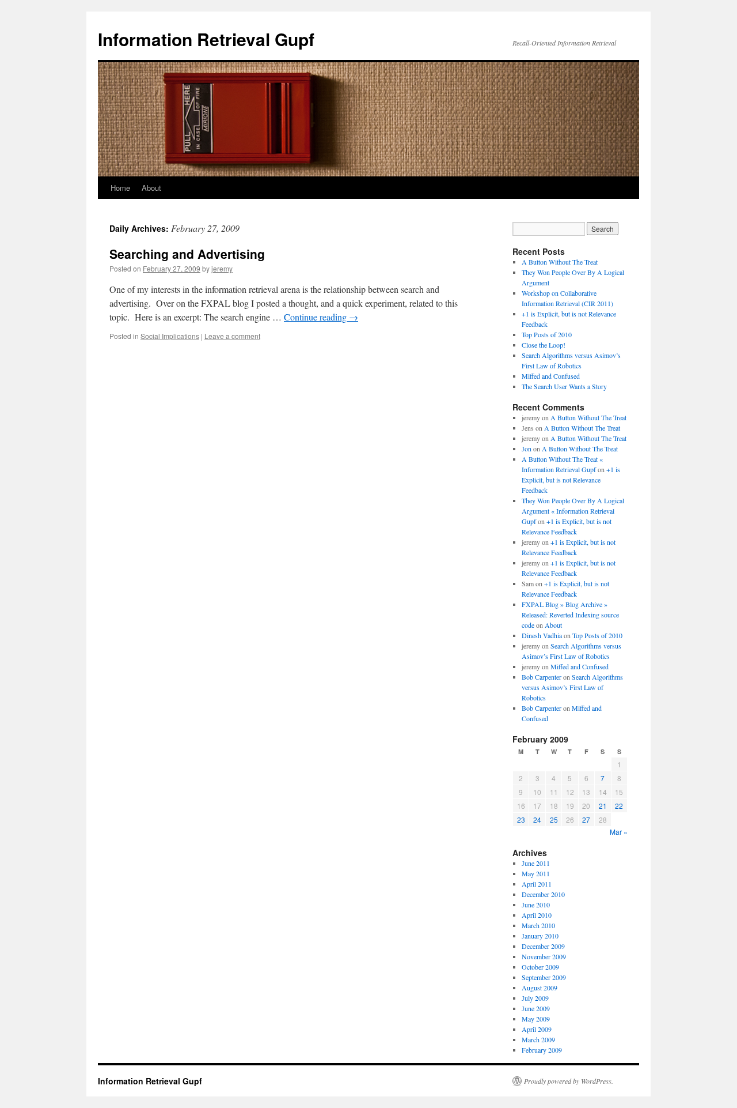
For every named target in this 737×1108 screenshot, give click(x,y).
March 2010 (538, 925)
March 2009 (538, 1039)
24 (537, 819)
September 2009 (544, 977)
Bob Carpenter (541, 676)
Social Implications (169, 336)
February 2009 (542, 1049)
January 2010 (540, 935)
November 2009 (544, 956)
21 (603, 806)
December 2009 (543, 946)
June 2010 (536, 904)
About (151, 187)
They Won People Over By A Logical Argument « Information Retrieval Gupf (573, 511)
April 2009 (537, 1029)
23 (521, 819)
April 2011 (537, 883)
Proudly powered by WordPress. (568, 1081)
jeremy (222, 268)
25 (554, 819)
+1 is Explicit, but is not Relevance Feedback (571, 480)
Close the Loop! (543, 344)
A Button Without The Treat (560, 261)
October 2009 (540, 966)
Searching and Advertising (187, 253)
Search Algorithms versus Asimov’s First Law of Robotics (572, 687)
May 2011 (536, 873)
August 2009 (539, 987)
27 (586, 819)
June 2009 (536, 1008)
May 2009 (536, 1018)
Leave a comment (232, 336)
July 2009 (535, 998)
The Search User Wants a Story (564, 386)
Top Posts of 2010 (547, 334)
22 (619, 806)
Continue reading (321, 317)
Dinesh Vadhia (542, 635)
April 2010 (537, 914)
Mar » (619, 831)
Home (120, 187)
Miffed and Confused (551, 375)
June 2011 (536, 863)
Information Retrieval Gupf (206, 39)
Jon (526, 448)
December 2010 (543, 894)
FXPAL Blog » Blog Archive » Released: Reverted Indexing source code (570, 615)
